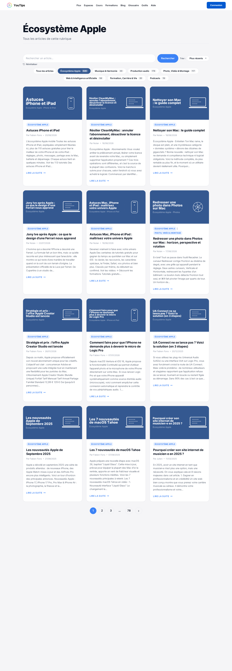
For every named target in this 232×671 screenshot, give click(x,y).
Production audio (143, 71)
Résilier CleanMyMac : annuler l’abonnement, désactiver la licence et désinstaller (115, 134)
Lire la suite (35, 173)
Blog (123, 5)
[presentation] (52, 103)
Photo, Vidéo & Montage (179, 71)
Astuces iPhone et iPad (42, 130)
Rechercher (168, 58)
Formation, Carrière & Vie (126, 78)
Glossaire (133, 5)
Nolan (96, 143)
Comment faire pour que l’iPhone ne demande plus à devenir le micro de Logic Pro (115, 346)
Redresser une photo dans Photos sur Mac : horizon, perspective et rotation (177, 242)
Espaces (88, 5)
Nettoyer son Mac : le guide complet (179, 130)
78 (129, 510)
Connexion (216, 5)
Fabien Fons (36, 135)
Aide (153, 5)
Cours (99, 5)
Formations (111, 5)
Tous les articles (45, 71)
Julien (160, 458)
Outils (145, 5)
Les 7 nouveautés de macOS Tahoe (115, 450)
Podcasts (157, 78)
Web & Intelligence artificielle (84, 78)
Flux (79, 5)
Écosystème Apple (73, 71)
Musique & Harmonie (108, 71)
